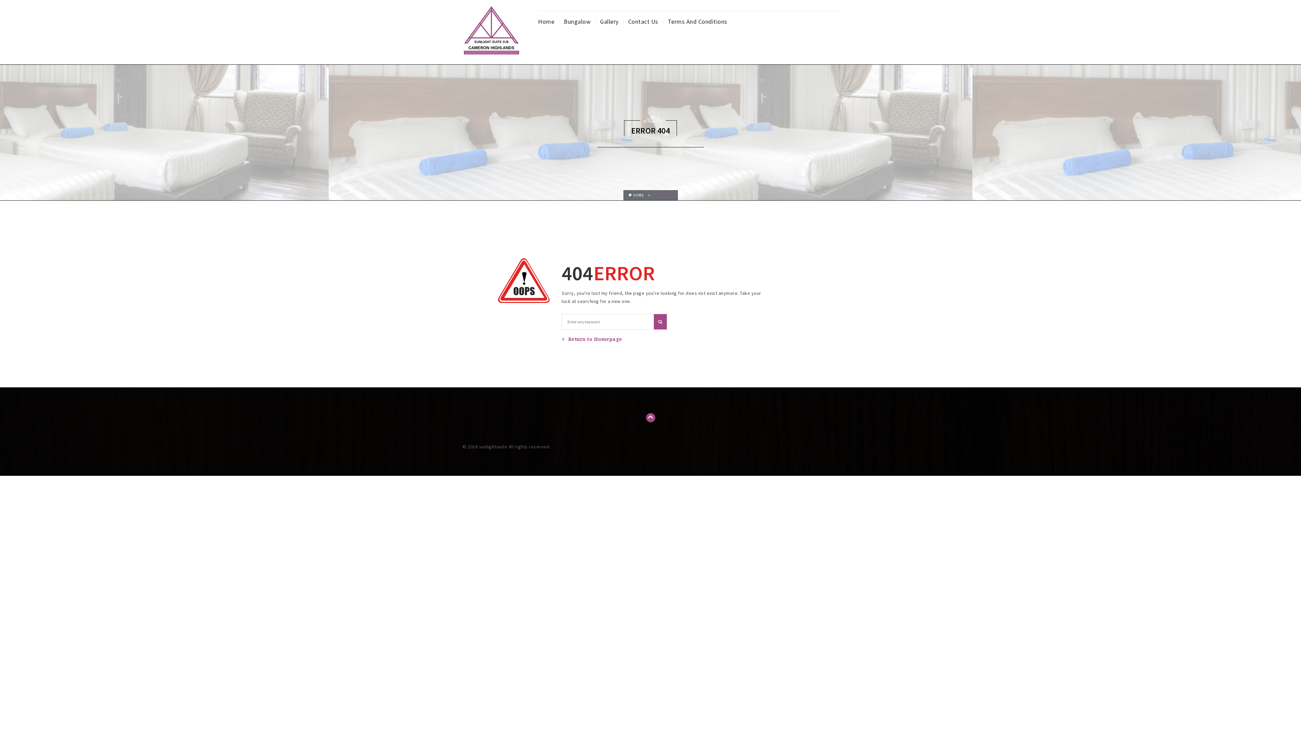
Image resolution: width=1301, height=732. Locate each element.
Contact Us (643, 21)
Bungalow (577, 21)
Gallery (609, 21)
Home (546, 21)
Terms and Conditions (697, 21)
